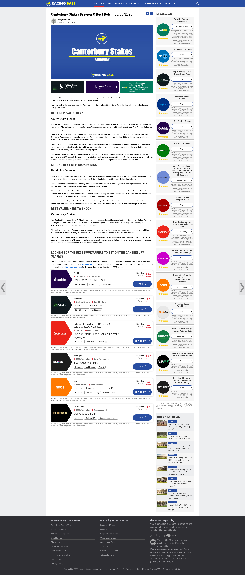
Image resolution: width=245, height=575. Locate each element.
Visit (140, 284)
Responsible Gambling (60, 555)
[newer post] (151, 13)
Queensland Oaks (107, 542)
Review (140, 275)
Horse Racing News (59, 546)
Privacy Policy (57, 563)
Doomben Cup (106, 529)
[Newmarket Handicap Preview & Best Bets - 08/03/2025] (242, 287)
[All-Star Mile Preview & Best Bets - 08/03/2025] (3, 287)
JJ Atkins (104, 546)
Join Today (141, 341)
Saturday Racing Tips (60, 534)
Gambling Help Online (171, 569)
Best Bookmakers (58, 551)
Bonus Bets (121, 3)
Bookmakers (151, 3)
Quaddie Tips (56, 538)
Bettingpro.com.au (73, 267)
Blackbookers (135, 3)
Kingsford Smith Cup (109, 534)
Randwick (62, 22)
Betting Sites (165, 3)
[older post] (147, 13)
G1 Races (109, 3)
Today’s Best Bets (58, 529)
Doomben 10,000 (107, 525)
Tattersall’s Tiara (107, 555)
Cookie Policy (57, 559)
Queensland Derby (108, 538)
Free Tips (99, 3)
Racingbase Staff (63, 20)
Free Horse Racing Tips (61, 525)
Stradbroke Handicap (109, 551)
